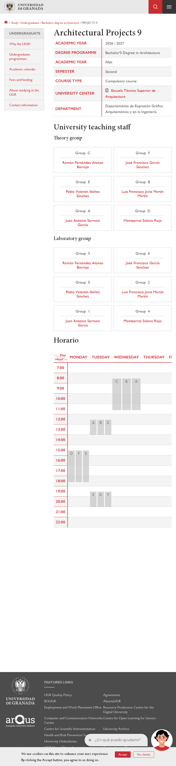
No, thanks (143, 754)
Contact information (23, 105)
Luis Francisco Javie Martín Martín (143, 193)
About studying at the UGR (24, 92)
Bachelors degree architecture (60, 22)
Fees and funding (20, 80)
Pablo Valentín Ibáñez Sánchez (83, 193)
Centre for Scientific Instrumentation (69, 729)
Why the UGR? (19, 44)
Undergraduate (29, 22)
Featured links (58, 682)
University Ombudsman (60, 741)
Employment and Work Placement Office (73, 707)
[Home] (23, 7)
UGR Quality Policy (58, 695)
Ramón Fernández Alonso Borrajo (82, 164)
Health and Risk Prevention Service (68, 735)
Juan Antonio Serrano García (83, 222)
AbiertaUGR (112, 701)
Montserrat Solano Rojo (143, 220)
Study (14, 22)
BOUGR (50, 701)
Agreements (111, 695)
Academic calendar (22, 69)
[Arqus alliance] (20, 721)
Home (6, 23)
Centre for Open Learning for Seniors (129, 718)
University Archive (116, 729)
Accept (122, 754)
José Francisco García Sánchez (143, 164)
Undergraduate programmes (19, 56)
